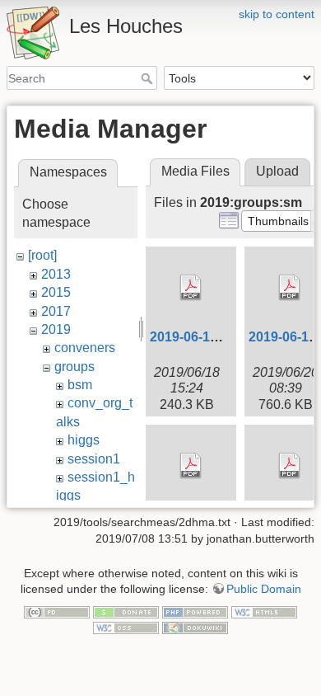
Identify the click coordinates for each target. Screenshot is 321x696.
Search (148, 78)
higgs (83, 440)
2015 (56, 292)
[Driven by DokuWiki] (195, 627)
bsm (79, 385)
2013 (56, 274)
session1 (93, 459)
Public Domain (263, 588)
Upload (277, 171)
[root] (42, 255)
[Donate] (126, 611)
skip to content (276, 14)
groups (74, 367)
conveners (84, 348)
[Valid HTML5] (264, 611)
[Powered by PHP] (195, 611)
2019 (56, 329)
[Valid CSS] (126, 627)
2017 (56, 311)
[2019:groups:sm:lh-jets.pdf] (191, 466)
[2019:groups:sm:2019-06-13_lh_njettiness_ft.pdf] (191, 288)
